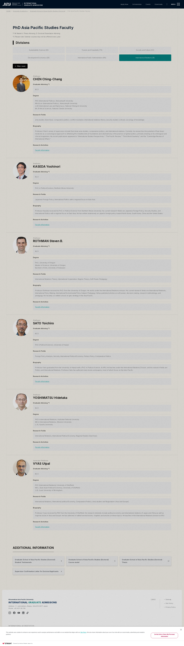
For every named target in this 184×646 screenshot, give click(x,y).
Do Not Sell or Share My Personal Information (164, 635)
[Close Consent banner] (181, 629)
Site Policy (83, 632)
